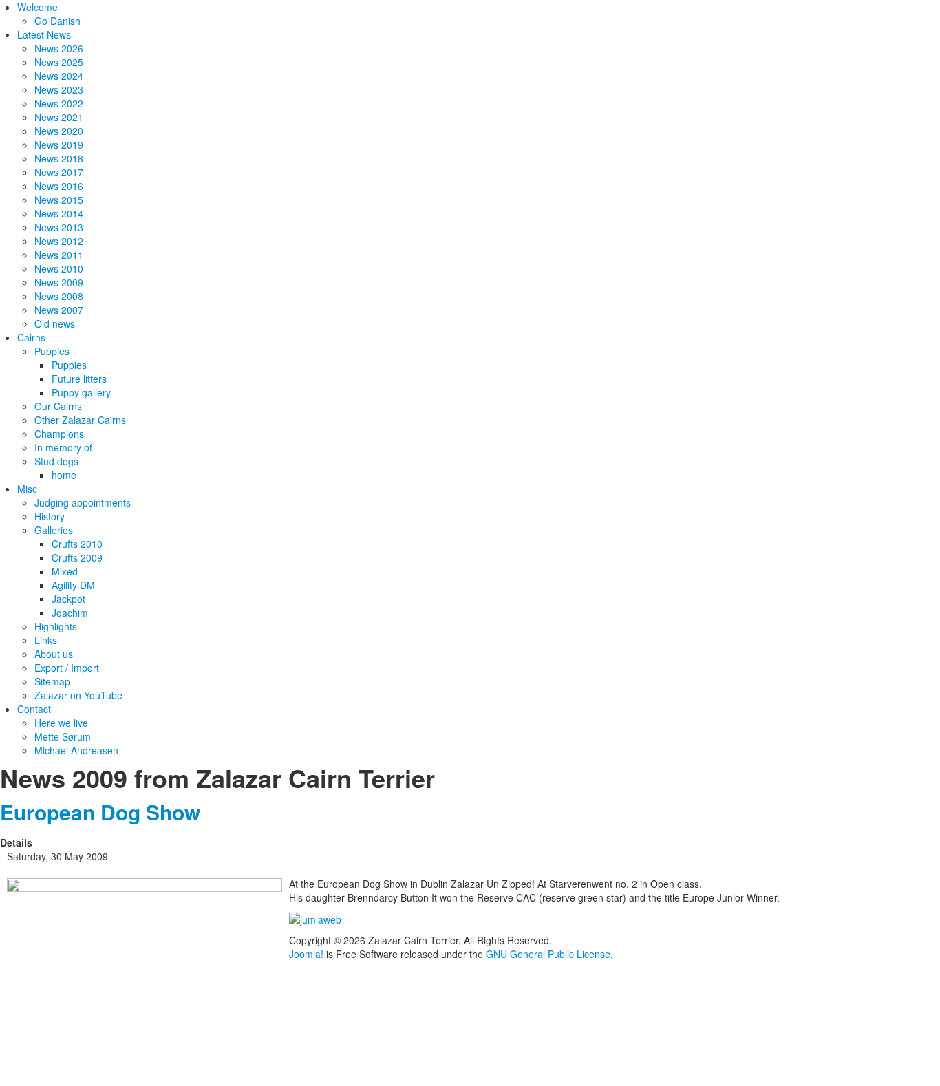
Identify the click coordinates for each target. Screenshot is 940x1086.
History (49, 516)
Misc (27, 489)
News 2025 (58, 62)
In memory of (63, 447)
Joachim (70, 612)
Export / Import (66, 667)
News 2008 (58, 296)
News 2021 (58, 117)
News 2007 (58, 310)
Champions (59, 433)
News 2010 (58, 268)
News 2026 (58, 48)
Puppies (52, 351)
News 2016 (58, 186)
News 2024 (58, 76)
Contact (34, 709)
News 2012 (58, 241)
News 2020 (58, 131)
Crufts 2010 (77, 544)
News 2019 (58, 144)
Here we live (61, 723)
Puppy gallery (81, 392)
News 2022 (58, 103)
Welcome (37, 7)
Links (45, 640)
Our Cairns (58, 406)
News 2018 (58, 158)
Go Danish (57, 21)
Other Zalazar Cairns (80, 420)
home (64, 475)
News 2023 (58, 89)
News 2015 (58, 199)
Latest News (44, 34)
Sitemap (52, 681)
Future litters (79, 378)
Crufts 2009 (77, 557)
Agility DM (73, 585)
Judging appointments (82, 502)
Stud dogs (56, 461)
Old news (54, 323)
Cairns (31, 337)
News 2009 (58, 282)
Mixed (65, 571)
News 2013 (58, 227)
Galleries (53, 530)
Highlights (55, 626)
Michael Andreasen (76, 750)
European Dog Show (100, 812)
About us (53, 654)
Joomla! (306, 954)
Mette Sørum (62, 736)
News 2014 (58, 213)
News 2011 (58, 255)
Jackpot (68, 599)
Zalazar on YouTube (78, 695)
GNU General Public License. (549, 954)
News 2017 (58, 172)
